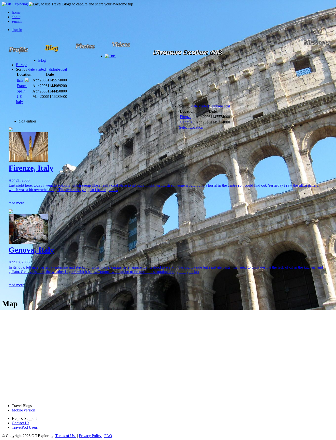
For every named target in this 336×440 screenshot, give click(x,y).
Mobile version (23, 410)
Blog (42, 60)
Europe (21, 65)
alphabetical (57, 69)
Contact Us (20, 423)
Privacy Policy (90, 436)
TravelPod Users (25, 427)
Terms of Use (65, 436)
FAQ (108, 436)
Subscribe (215, 107)
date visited (37, 69)
